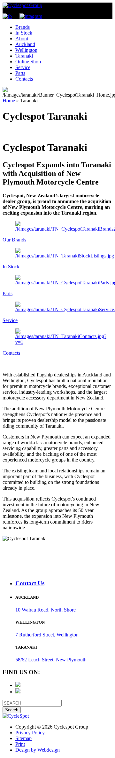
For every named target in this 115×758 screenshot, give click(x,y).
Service (22, 67)
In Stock (23, 33)
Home (9, 100)
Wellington (26, 50)
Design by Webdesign (37, 750)
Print (20, 744)
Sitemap (23, 738)
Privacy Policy (30, 732)
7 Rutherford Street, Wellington (47, 634)
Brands (22, 27)
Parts (20, 73)
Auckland (25, 44)
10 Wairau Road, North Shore (45, 609)
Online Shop (28, 61)
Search (11, 709)
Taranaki (24, 56)
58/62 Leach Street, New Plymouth (51, 659)
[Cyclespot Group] (22, 5)
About (21, 38)
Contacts (24, 79)
